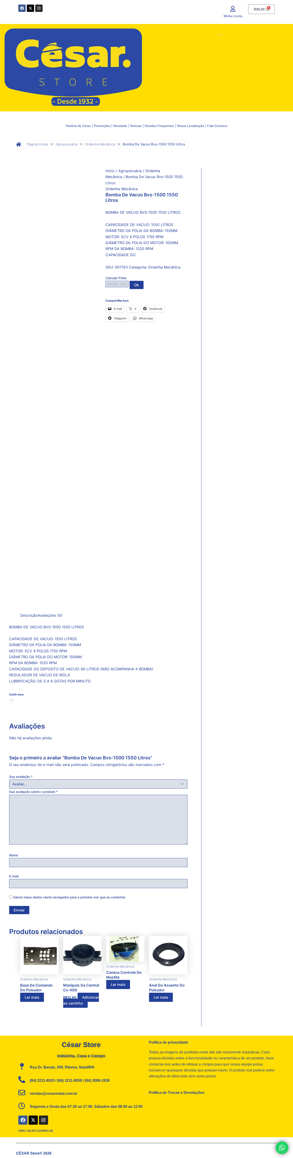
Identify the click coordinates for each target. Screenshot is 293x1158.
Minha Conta (233, 16)
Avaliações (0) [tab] (50, 615)
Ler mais (32, 997)
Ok (136, 285)
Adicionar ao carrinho (81, 1000)
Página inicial (37, 144)
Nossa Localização (190, 126)
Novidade (120, 126)
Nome (13, 855)
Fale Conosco (217, 126)
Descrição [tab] (29, 615)
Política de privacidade (168, 1042)
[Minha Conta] (233, 9)
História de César (78, 126)
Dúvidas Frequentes (159, 126)
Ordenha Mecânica (100, 144)
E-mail (13, 876)
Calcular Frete (116, 278)
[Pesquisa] (216, 33)
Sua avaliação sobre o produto (33, 792)
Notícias (136, 126)
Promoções (102, 126)
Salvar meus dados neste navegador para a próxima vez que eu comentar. (69, 897)
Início (110, 170)
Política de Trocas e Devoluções (176, 1093)
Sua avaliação (21, 777)
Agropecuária (66, 144)
